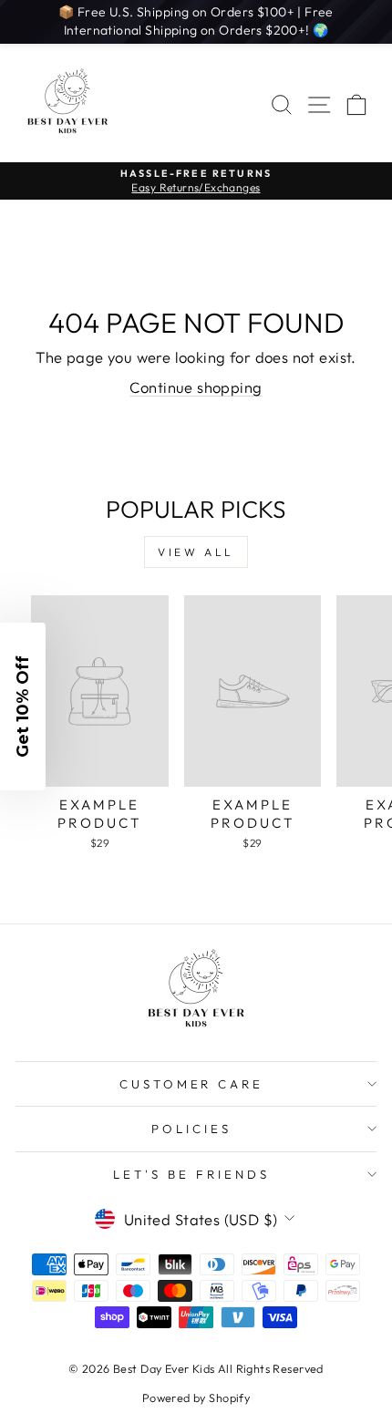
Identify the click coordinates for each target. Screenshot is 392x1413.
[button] (23, 706)
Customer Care (191, 1084)
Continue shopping (195, 387)
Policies (191, 1128)
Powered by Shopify (196, 1397)
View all (196, 552)
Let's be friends (191, 1174)
